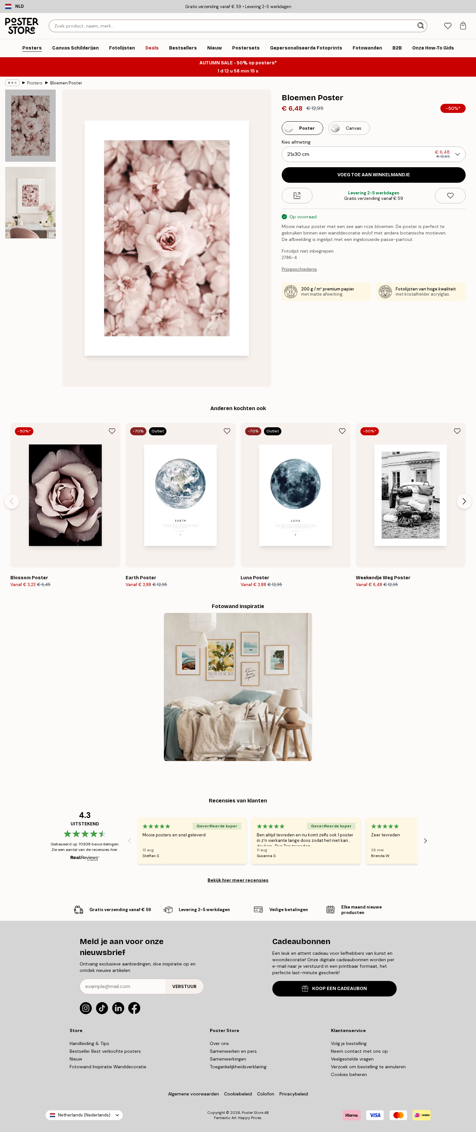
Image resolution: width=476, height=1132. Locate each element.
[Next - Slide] (464, 501)
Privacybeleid (293, 1094)
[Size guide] (297, 195)
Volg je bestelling (349, 1043)
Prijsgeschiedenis (299, 269)
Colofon (265, 1094)
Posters (34, 83)
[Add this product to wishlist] (450, 195)
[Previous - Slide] (11, 501)
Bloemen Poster (66, 83)
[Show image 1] (30, 126)
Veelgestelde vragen (352, 1059)
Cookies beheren (349, 1074)
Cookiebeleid (238, 1094)
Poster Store (252, 1112)
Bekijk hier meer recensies (238, 880)
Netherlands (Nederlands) (84, 1115)
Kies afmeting (296, 142)
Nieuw (76, 1059)
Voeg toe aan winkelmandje (373, 175)
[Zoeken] (421, 25)
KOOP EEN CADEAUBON (339, 988)
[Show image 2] (30, 202)
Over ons (219, 1043)
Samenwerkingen (228, 1059)
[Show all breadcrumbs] (12, 83)
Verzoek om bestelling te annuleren (368, 1067)
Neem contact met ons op (359, 1051)
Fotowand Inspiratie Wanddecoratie (108, 1067)
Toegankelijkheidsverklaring (238, 1067)
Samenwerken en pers (233, 1051)
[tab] (447, 26)
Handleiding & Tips (89, 1043)
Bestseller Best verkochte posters (105, 1051)
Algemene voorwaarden (193, 1094)
